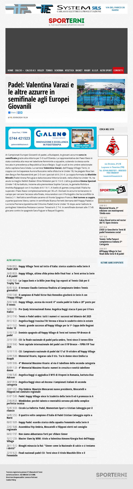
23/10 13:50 (50, 339)
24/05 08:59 (51, 275)
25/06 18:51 (111, 251)
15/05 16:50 (50, 409)
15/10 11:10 (51, 351)
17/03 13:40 (47, 296)
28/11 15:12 (51, 447)
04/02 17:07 (37, 434)
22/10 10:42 (51, 346)
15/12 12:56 (51, 440)
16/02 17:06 (50, 310)
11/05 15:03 (48, 282)
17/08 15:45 (50, 376)
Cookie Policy (11, 480)
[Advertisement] (66, 47)
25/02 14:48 (51, 303)
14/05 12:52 (49, 416)
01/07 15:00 (50, 396)
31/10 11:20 (48, 334)
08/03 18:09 (48, 422)
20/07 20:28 (112, 230)
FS (11, 117)
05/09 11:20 (48, 369)
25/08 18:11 (111, 209)
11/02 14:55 (112, 220)
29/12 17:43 (49, 316)
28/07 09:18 (46, 383)
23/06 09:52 (48, 268)
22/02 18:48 (47, 428)
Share (13, 113)
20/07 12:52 (46, 390)
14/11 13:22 (50, 327)
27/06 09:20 (48, 402)
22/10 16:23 (46, 454)
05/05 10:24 (47, 289)
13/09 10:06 (51, 363)
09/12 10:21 (50, 321)
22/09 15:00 (47, 357)
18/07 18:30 (110, 240)
